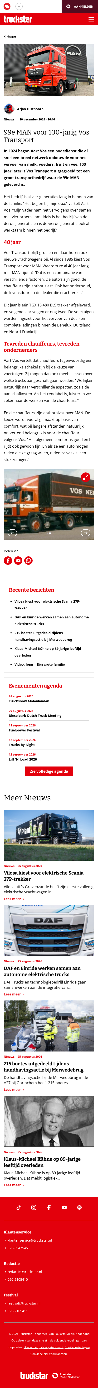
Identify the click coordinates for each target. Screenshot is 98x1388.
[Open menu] (91, 19)
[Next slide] (85, 532)
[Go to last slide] (12, 532)
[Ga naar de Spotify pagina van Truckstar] (79, 1207)
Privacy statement (51, 1347)
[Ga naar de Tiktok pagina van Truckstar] (18, 1207)
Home (11, 36)
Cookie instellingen (77, 1347)
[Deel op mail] (18, 560)
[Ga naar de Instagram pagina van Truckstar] (34, 1207)
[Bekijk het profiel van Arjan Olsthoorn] (24, 109)
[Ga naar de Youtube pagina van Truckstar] (64, 1207)
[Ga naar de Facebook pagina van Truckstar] (49, 1207)
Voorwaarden (58, 1354)
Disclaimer (31, 1347)
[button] (80, 6)
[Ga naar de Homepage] (18, 19)
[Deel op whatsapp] (28, 560)
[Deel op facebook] (8, 560)
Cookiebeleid (39, 1354)
